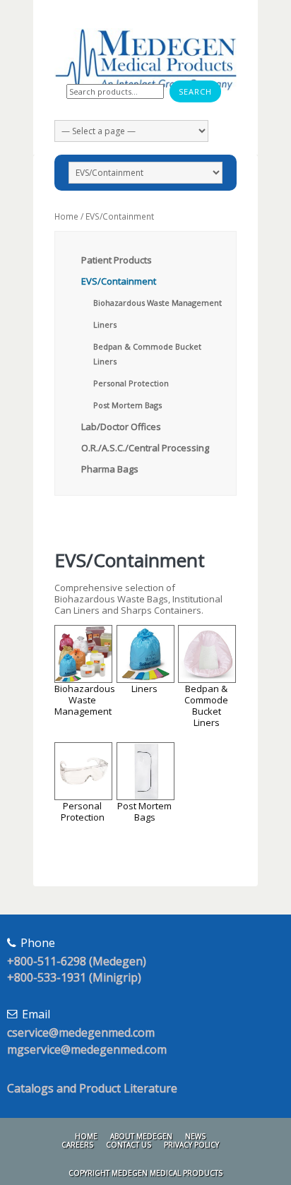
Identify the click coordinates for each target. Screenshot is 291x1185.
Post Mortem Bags (127, 405)
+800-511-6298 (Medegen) (76, 961)
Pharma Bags (109, 469)
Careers (77, 1145)
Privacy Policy (191, 1145)
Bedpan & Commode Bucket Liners (206, 705)
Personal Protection (131, 383)
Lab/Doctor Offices (121, 426)
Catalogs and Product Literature (92, 1088)
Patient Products (116, 260)
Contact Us (128, 1145)
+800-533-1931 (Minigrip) (74, 977)
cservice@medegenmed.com (81, 1032)
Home (66, 216)
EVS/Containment (118, 281)
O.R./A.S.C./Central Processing (145, 447)
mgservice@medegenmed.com (87, 1049)
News (195, 1136)
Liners (105, 324)
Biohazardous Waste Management (157, 302)
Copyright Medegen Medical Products (145, 1173)
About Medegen (141, 1136)
